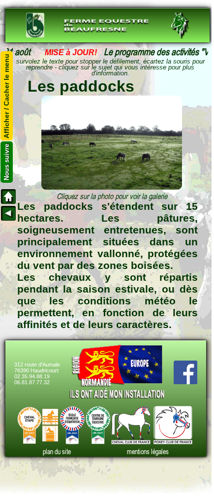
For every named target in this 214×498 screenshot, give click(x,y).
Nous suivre (6, 162)
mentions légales (148, 452)
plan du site (57, 452)
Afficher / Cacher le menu (7, 95)
